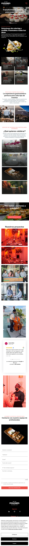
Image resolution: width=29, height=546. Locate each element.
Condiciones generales (18, 482)
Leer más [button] (8, 356)
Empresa (13, 516)
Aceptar (14, 543)
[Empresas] (7, 121)
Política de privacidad (8, 484)
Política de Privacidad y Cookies (15, 529)
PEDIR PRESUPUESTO (14, 217)
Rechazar (14, 538)
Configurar (14, 534)
